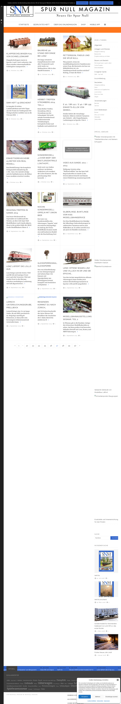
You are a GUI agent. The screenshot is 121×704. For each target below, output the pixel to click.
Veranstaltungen (100, 101)
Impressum (107, 700)
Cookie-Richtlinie (91, 700)
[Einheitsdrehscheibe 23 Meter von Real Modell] (19, 147)
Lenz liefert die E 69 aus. (87, 670)
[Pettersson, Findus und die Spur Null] (77, 43)
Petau (57, 686)
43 (33, 346)
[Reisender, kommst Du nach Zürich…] (47, 297)
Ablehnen (97, 696)
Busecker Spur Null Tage (49, 680)
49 (69, 346)
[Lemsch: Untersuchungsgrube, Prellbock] (19, 297)
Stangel (30, 689)
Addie (8, 680)
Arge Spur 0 (14, 680)
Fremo (21, 683)
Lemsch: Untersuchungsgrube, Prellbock (19, 305)
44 (39, 346)
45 (45, 346)
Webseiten (97, 117)
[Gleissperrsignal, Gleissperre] (47, 253)
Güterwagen (45, 683)
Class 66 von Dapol (28, 670)
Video (43, 689)
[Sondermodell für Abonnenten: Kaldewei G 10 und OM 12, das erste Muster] (106, 613)
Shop (83, 25)
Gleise (35, 683)
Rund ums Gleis (98, 94)
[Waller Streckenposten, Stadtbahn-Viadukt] (106, 197)
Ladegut (70, 683)
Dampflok (61, 680)
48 (63, 346)
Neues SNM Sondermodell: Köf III (63, 670)
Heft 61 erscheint (100, 599)
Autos (96, 87)
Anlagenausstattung (99, 85)
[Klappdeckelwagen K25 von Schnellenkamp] (19, 43)
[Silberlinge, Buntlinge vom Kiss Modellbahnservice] (77, 200)
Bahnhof (19, 680)
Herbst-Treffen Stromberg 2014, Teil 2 (46, 102)
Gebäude (28, 683)
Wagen (96, 96)
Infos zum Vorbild (99, 114)
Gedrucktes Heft (41, 25)
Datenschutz (100, 700)
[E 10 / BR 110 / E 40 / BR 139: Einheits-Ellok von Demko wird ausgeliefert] (77, 92)
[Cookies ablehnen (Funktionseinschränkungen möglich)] (119, 3)
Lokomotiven (97, 92)
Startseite (24, 25)
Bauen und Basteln (101, 60)
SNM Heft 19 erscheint (18, 103)
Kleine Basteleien (99, 67)
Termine (96, 105)
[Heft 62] (106, 561)
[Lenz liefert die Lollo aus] (19, 255)
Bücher (96, 112)
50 (75, 346)
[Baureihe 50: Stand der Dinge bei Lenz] (47, 41)
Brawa (35, 680)
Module (25, 686)
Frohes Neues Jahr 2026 (103, 652)
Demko (68, 680)
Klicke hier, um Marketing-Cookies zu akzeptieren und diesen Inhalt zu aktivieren (77, 149)
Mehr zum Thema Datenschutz (101, 3)
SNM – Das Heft (98, 74)
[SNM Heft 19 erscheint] (19, 92)
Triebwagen (36, 689)
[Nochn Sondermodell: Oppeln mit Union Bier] (47, 197)
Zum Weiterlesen (100, 110)
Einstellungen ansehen (112, 696)
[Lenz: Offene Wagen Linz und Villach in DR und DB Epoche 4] (77, 256)
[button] (118, 680)
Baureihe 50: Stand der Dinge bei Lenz (46, 53)
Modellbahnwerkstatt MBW (14, 686)
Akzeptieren (84, 696)
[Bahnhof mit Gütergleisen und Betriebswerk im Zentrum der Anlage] (77, 305)
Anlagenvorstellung (99, 51)
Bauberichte (97, 54)
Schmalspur (65, 686)
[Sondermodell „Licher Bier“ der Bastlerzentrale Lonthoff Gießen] (47, 145)
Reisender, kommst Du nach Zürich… (47, 305)
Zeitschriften (97, 119)
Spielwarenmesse (17, 688)
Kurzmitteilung (99, 78)
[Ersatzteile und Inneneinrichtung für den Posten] (106, 456)
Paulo (39, 686)
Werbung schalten (74, 695)
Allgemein (98, 45)
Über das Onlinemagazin (65, 25)
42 (27, 346)
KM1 (66, 683)
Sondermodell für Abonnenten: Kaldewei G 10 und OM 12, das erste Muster (105, 626)
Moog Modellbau (32, 686)
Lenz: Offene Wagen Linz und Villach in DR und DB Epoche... (77, 271)
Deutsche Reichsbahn (76, 680)
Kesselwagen (56, 683)
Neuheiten (98, 82)
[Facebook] (1, 23)
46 (51, 346)
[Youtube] (1, 20)
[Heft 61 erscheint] (106, 589)
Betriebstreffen (27, 680)
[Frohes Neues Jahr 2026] (106, 642)
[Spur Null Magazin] (62, 11)
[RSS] (2, 6)
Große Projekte (98, 65)
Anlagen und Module (102, 49)
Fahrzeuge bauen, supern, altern (103, 63)
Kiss (62, 683)
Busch (40, 680)
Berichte (96, 103)
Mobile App (95, 25)
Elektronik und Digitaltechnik (101, 89)
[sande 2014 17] (19, 199)
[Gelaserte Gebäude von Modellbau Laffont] (106, 327)
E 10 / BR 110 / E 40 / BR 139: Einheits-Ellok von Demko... (77, 107)
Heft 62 (97, 575)
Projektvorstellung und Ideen (102, 56)
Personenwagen (48, 686)
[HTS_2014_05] (47, 90)
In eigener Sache (100, 72)
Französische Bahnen (13, 683)
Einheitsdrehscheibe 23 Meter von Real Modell (17, 161)
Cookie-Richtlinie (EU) (75, 703)
